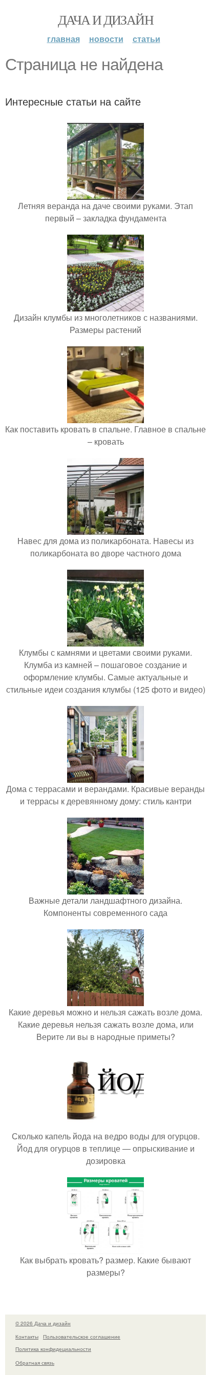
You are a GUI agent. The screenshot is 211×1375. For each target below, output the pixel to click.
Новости (106, 39)
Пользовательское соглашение (81, 1336)
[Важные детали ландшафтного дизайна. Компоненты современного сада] (105, 888)
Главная (63, 39)
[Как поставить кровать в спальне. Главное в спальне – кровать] (105, 417)
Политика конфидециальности (53, 1348)
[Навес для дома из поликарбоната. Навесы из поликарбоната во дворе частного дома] (105, 528)
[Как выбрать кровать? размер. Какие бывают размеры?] (105, 1248)
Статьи (146, 39)
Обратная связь (34, 1362)
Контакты (26, 1336)
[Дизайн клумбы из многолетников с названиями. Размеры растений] (105, 305)
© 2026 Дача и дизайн (43, 1323)
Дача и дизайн (105, 19)
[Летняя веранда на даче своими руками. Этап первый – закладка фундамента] (105, 193)
